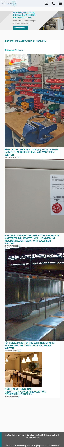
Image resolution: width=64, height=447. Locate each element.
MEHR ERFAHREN (19, 27)
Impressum (41, 446)
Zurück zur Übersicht (14, 50)
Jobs (28, 446)
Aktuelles (10, 446)
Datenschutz (53, 446)
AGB (34, 446)
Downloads (20, 446)
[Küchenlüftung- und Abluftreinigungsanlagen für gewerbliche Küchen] (23, 386)
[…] (19, 157)
